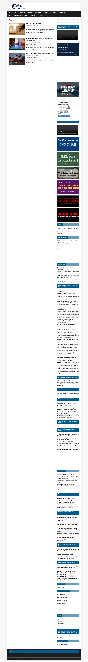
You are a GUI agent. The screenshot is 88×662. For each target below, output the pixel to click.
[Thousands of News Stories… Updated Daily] (67, 425)
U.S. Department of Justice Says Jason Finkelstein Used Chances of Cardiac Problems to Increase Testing (68, 573)
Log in (58, 619)
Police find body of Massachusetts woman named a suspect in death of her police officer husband (68, 530)
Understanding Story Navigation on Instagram (68, 445)
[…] (44, 32)
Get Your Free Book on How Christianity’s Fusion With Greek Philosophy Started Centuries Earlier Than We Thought (66, 359)
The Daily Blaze (60, 606)
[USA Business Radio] (62, 644)
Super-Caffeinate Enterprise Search (65, 405)
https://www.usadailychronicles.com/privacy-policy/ (19, 654)
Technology (38, 12)
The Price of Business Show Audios (17, 15)
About (15, 12)
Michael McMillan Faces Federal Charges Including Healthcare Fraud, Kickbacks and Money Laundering (67, 578)
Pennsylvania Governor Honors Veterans (66, 474)
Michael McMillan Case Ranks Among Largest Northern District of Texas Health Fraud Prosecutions (67, 567)
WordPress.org (60, 625)
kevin (38, 25)
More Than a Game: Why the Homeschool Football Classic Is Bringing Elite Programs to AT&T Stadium (67, 449)
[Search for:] (68, 21)
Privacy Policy (43, 15)
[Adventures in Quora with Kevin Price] (65, 380)
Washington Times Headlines (65, 514)
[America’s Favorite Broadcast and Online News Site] (68, 395)
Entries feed (59, 621)
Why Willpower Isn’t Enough (63, 277)
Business (30, 12)
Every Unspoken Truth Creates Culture (66, 403)
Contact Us (33, 15)
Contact (22, 12)
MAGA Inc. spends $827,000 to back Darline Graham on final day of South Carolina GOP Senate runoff (67, 519)
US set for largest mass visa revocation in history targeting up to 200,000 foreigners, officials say (67, 539)
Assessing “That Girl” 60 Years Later (65, 498)
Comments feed (60, 623)
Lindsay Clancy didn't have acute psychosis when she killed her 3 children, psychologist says (67, 524)
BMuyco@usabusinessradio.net (64, 231)
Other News (63, 12)
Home (9, 12)
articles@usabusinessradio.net (67, 228)
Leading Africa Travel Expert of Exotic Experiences (68, 275)
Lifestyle (54, 12)
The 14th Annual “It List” (33, 23)
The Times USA (74, 562)
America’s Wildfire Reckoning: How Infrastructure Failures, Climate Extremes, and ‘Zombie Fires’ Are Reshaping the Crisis (67, 502)
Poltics (47, 12)
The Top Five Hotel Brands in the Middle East (39, 53)
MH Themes (26, 658)
